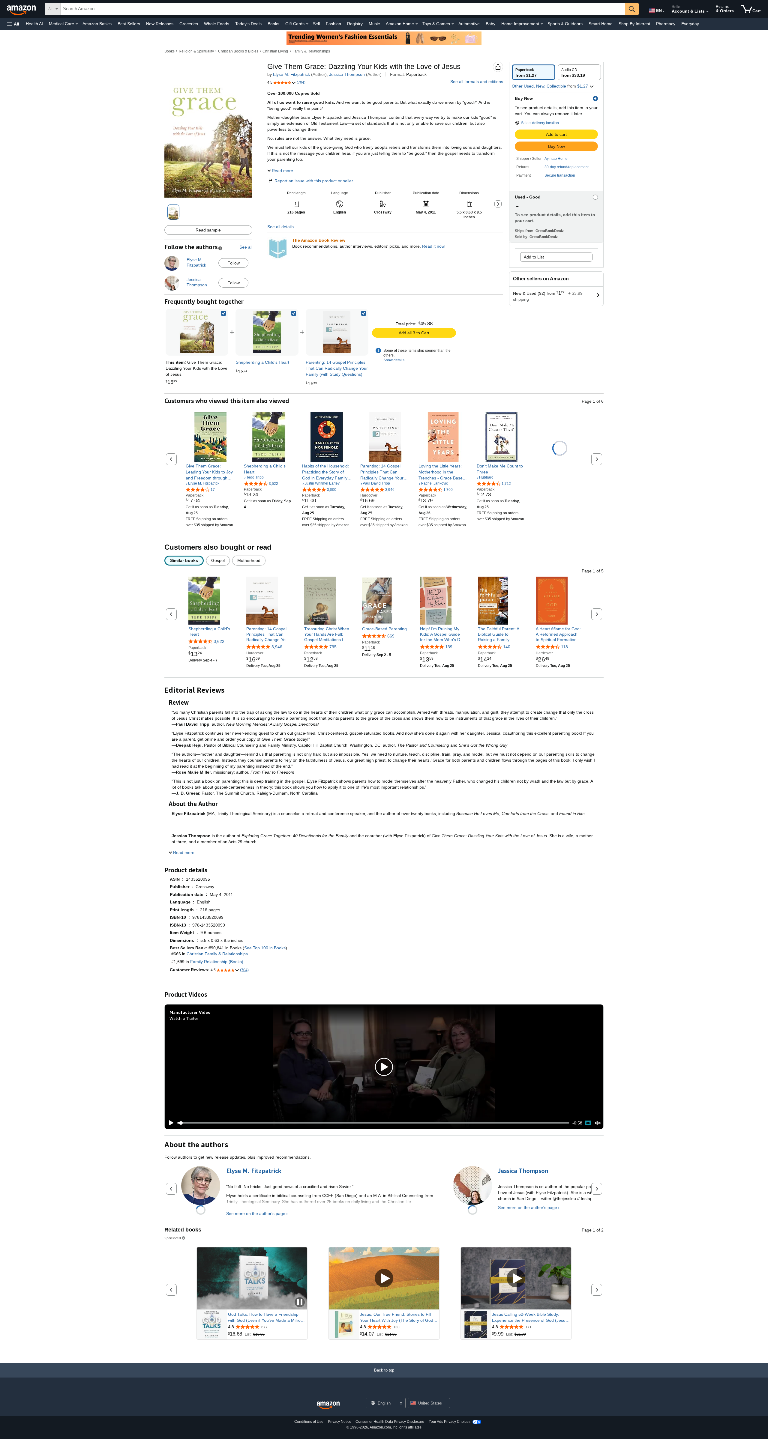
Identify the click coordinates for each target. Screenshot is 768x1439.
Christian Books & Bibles (238, 51)
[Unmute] (598, 1123)
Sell (316, 23)
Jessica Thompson (347, 74)
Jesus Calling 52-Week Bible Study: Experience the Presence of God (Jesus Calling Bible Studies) (530, 1317)
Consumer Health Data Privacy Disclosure (390, 1422)
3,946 (277, 646)
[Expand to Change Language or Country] (663, 11)
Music (374, 23)
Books (273, 23)
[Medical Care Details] (77, 24)
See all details (280, 226)
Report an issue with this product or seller (313, 180)
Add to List (534, 257)
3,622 (219, 641)
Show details (393, 360)
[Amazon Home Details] (417, 24)
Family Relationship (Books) (216, 961)
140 (506, 646)
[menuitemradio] (588, 1123)
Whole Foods (216, 23)
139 (448, 646)
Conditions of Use (308, 1422)
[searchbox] (343, 9)
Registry (355, 23)
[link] (267, 332)
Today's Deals (248, 23)
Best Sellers (129, 23)
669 (390, 636)
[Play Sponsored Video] (384, 1279)
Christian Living (275, 51)
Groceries (188, 23)
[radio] (533, 72)
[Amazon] (22, 8)
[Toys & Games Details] (453, 24)
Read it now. (434, 246)
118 (564, 646)
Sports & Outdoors (565, 23)
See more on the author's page (255, 1213)
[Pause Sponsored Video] (300, 1302)
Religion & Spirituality (196, 51)
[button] (13, 24)
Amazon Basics (97, 23)
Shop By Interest (634, 23)
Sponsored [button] (172, 1238)
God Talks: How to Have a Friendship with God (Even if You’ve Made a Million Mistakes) (265, 1317)
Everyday (690, 23)
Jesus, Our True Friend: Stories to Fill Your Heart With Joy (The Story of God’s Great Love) (398, 1317)
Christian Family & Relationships (217, 953)
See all (245, 247)
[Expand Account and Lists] (707, 11)
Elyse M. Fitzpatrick (291, 74)
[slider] (373, 1123)
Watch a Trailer (184, 1018)
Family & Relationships (311, 51)
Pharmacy (665, 23)
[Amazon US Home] (328, 1405)
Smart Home (601, 23)
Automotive (469, 23)
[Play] (169, 1123)
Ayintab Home (556, 159)
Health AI (34, 23)
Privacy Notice (339, 1422)
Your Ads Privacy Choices (449, 1422)
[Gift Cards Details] (307, 24)
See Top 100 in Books (265, 947)
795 (333, 646)
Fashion (333, 23)
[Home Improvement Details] (542, 24)
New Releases (159, 23)
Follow (233, 263)
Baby (490, 23)
